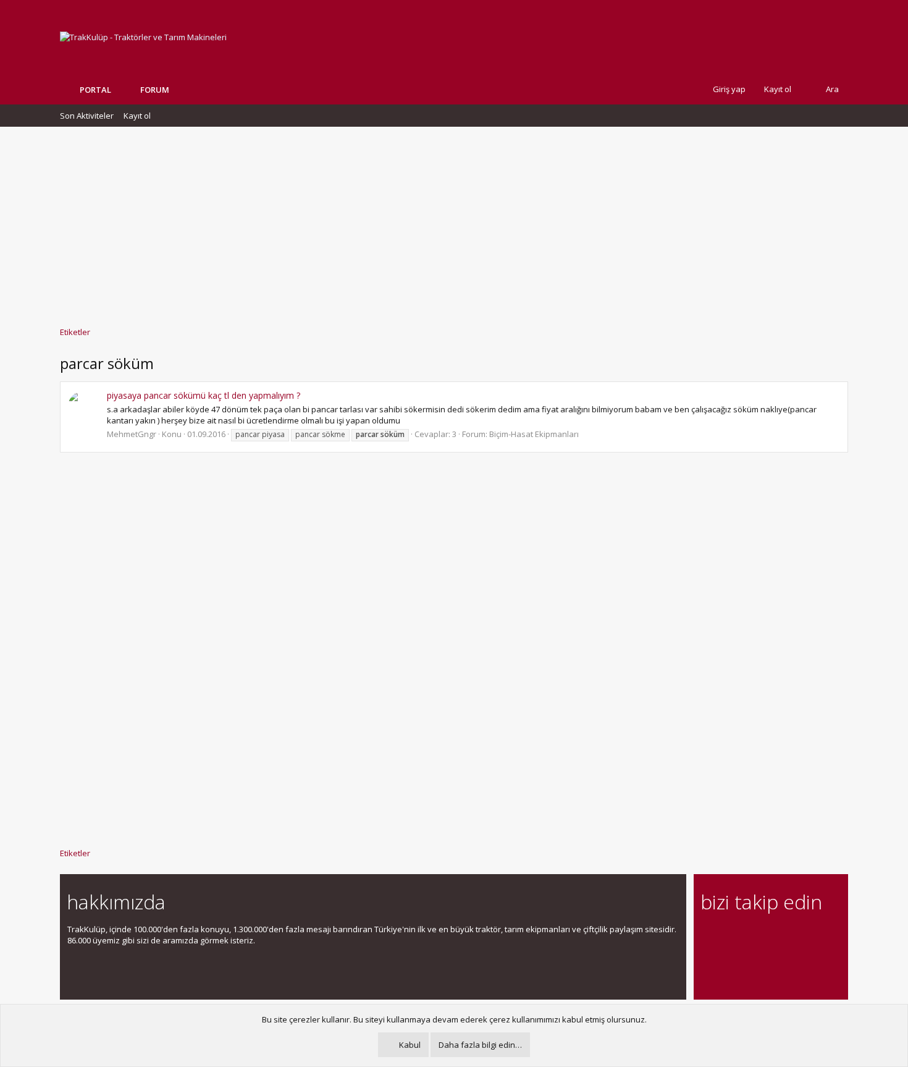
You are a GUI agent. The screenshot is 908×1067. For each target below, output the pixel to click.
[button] (178, 89)
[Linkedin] (751, 936)
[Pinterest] (773, 936)
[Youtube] (708, 962)
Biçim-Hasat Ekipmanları (534, 434)
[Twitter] (816, 936)
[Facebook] (708, 936)
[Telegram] (795, 936)
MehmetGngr (131, 434)
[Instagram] (730, 936)
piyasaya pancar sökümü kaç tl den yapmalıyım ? (203, 395)
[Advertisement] (454, 220)
